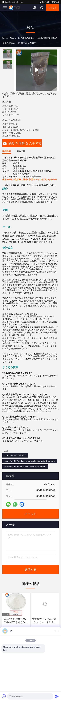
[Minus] (57, 631)
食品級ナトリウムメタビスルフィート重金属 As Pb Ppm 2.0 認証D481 (15, 621)
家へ (4, 38)
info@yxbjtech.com (14, 2)
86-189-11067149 (50, 2)
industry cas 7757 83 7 (15, 455)
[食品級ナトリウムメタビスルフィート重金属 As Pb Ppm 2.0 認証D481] (16, 604)
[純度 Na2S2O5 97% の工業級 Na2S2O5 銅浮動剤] (45, 604)
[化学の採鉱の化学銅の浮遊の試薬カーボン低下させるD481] (36, 70)
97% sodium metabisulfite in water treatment (25, 466)
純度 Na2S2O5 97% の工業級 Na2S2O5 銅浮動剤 (44, 621)
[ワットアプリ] (15, 504)
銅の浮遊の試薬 (25, 38)
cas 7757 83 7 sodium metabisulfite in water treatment (29, 461)
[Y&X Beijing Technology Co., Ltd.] (15, 7)
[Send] (56, 696)
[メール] (22, 504)
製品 (12, 38)
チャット (52, 8)
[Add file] (4, 696)
